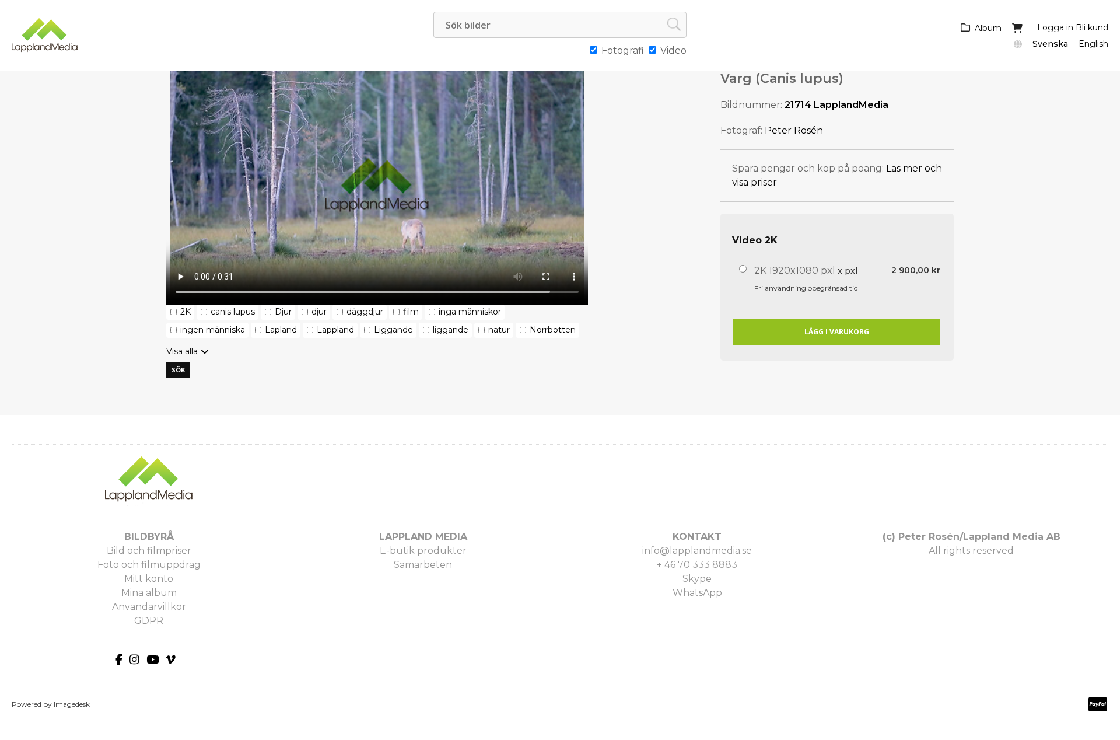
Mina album (149, 592)
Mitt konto (148, 578)
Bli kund (1092, 27)
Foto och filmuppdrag (149, 564)
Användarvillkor (149, 606)
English (1093, 44)
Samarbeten (423, 564)
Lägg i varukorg (836, 332)
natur (499, 329)
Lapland (281, 329)
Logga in (1055, 27)
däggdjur (364, 311)
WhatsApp (697, 592)
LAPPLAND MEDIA (423, 536)
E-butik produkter (423, 550)
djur (319, 311)
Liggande (393, 329)
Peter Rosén (794, 130)
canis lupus (233, 311)
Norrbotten (553, 329)
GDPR (148, 620)
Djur (283, 311)
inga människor (470, 311)
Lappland (335, 329)
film (411, 311)
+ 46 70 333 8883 (697, 564)
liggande (450, 329)
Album (988, 28)
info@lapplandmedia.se (697, 550)
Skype (697, 578)
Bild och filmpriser (149, 550)
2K (185, 311)
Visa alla (182, 351)
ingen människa (212, 329)
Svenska (1050, 44)
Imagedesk (72, 704)
